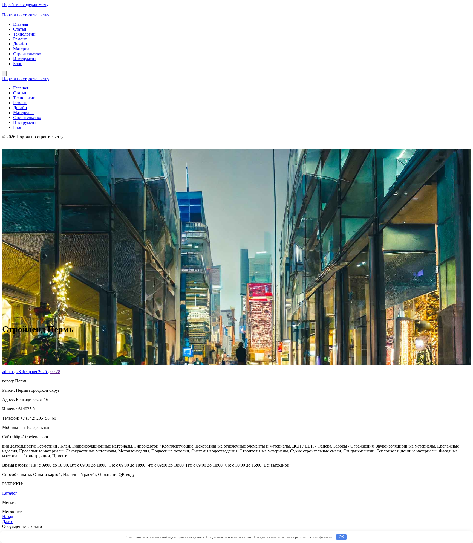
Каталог (9, 493)
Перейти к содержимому (25, 4)
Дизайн (20, 44)
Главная (20, 24)
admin (8, 371)
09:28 (55, 371)
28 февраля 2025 (32, 371)
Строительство (27, 53)
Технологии (24, 34)
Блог (17, 63)
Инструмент (24, 58)
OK (341, 537)
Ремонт (20, 39)
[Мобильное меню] (4, 73)
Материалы (23, 49)
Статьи (19, 29)
